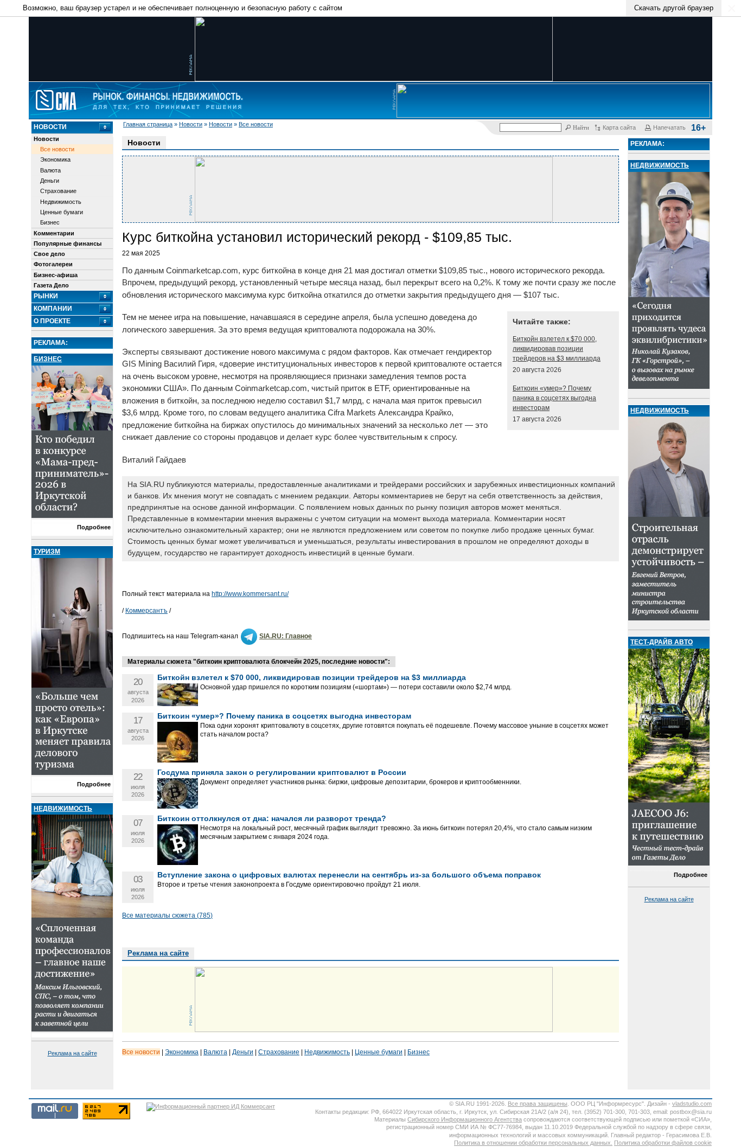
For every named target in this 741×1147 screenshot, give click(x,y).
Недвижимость (60, 201)
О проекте (52, 321)
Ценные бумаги (61, 212)
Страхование (58, 191)
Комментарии (54, 233)
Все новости (256, 124)
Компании (53, 308)
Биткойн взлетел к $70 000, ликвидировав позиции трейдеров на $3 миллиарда (557, 348)
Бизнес (50, 222)
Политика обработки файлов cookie (663, 1142)
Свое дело (49, 254)
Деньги (49, 180)
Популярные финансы (67, 243)
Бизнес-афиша (56, 275)
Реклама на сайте (72, 1053)
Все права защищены (537, 1103)
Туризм (47, 551)
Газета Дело (51, 285)
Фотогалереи (53, 264)
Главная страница (148, 124)
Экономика (55, 159)
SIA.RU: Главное (285, 636)
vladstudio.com (692, 1103)
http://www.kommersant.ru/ (250, 594)
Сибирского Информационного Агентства (464, 1119)
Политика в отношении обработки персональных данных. (533, 1142)
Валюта (50, 170)
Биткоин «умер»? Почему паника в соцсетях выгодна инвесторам (554, 398)
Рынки (46, 296)
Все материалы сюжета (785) (167, 915)
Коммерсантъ (146, 610)
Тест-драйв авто (661, 642)
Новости (190, 124)
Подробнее (94, 527)
